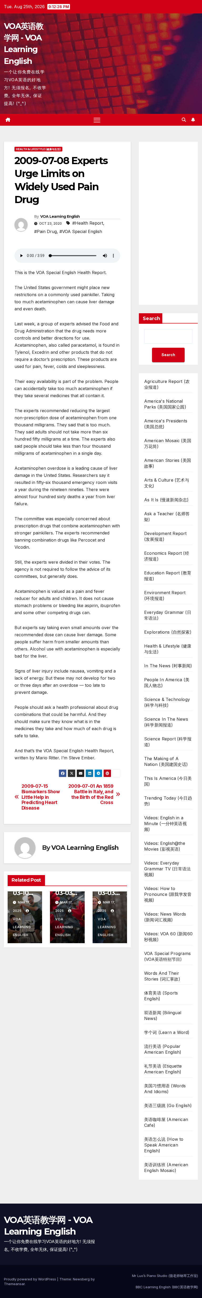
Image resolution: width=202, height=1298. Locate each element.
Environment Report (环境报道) (165, 595)
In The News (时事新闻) (168, 665)
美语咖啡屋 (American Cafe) (166, 1122)
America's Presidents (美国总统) (165, 423)
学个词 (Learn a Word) (167, 1032)
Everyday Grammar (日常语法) (167, 615)
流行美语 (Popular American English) (162, 1049)
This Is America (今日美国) (168, 781)
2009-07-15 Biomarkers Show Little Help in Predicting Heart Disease (41, 797)
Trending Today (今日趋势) (168, 800)
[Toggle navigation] (96, 120)
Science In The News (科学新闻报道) (166, 722)
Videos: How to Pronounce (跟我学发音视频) (167, 894)
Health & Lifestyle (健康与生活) (38, 149)
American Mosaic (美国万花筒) (167, 443)
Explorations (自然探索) (167, 632)
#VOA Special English (80, 231)
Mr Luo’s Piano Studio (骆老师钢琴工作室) (165, 1276)
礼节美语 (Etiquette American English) (163, 1068)
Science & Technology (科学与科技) (167, 702)
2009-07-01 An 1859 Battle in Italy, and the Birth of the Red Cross (90, 794)
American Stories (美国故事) (167, 463)
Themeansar (14, 1284)
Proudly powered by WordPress (30, 1279)
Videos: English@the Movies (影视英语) (164, 846)
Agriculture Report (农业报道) (167, 384)
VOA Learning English (60, 216)
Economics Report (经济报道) (166, 556)
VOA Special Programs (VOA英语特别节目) (167, 956)
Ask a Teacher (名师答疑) (167, 516)
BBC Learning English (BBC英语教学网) (167, 1287)
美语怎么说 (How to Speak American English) (164, 1145)
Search (151, 318)
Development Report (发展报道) (165, 536)
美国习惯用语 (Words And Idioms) (165, 1088)
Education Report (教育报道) (167, 575)
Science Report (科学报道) (167, 741)
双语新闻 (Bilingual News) (162, 1015)
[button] (184, 119)
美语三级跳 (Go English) (168, 1105)
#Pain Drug (45, 231)
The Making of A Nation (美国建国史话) (166, 761)
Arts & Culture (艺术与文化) (166, 482)
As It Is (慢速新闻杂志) (166, 499)
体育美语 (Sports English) (161, 995)
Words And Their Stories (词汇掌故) (162, 976)
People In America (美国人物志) (166, 682)
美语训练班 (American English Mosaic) (166, 1167)
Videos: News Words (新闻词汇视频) (165, 916)
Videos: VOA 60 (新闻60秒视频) (168, 936)
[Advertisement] (168, 223)
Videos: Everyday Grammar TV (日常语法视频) (167, 868)
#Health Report (87, 223)
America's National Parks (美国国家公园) (165, 404)
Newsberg (81, 1279)
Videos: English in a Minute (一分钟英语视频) (165, 823)
